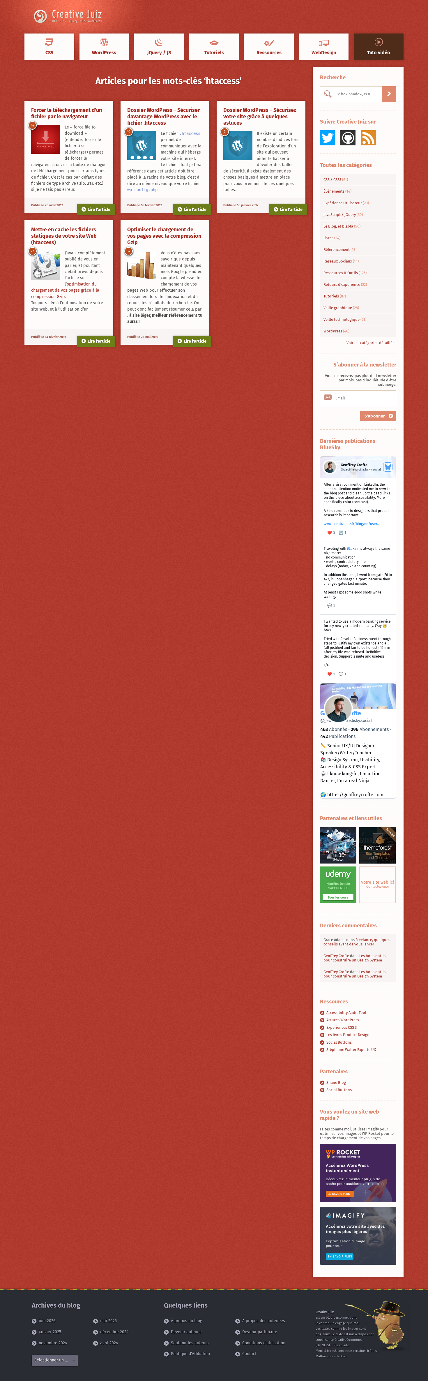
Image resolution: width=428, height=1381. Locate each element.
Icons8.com (335, 1351)
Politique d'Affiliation (190, 1353)
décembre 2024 (114, 1331)
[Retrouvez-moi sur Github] (348, 137)
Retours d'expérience (345, 284)
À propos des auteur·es (263, 1320)
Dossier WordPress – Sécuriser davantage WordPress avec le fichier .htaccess (163, 116)
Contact (249, 1353)
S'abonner (376, 416)
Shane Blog (336, 1082)
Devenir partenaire (259, 1331)
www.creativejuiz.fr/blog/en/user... (352, 524)
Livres (331, 238)
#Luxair (353, 549)
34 (128, 251)
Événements (337, 191)
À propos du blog (186, 1320)
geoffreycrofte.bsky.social (346, 720)
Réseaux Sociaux (341, 261)
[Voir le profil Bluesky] (387, 467)
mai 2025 (108, 1320)
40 (128, 132)
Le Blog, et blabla (341, 226)
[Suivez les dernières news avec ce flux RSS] (368, 137)
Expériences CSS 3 (341, 1027)
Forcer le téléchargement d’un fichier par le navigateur (66, 113)
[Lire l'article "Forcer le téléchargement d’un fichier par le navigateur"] (45, 139)
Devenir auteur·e (186, 1331)
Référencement (339, 249)
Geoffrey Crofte (336, 956)
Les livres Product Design (347, 1035)
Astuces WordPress (342, 1020)
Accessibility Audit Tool (346, 1012)
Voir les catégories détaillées (371, 343)
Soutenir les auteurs (190, 1343)
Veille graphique (341, 308)
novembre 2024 (53, 1343)
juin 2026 (47, 1320)
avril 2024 (109, 1343)
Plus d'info (341, 1345)
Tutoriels (334, 296)
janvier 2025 (50, 1331)
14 (32, 125)
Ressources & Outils (345, 273)
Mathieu (322, 1356)
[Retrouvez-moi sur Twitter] (327, 137)
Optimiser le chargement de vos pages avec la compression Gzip (164, 236)
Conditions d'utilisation (263, 1343)
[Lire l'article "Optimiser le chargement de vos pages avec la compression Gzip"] (141, 265)
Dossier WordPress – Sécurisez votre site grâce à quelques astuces (259, 116)
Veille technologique (344, 319)
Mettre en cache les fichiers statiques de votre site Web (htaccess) (64, 236)
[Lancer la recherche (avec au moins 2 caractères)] (389, 94)
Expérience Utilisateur (346, 203)
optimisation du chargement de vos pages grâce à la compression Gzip (65, 290)
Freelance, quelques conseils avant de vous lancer (356, 942)
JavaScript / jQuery (343, 214)
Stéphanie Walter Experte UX (351, 1049)
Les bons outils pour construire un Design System (354, 958)
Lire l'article (99, 209)
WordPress (336, 331)
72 (32, 251)
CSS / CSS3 (335, 179)
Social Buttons (339, 1042)
